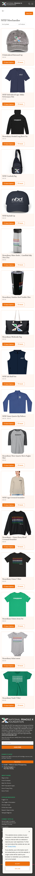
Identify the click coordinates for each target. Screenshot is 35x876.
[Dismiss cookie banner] (29, 831)
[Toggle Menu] (32, 4)
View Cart (29, 13)
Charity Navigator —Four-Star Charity (9, 767)
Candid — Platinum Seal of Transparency (14, 764)
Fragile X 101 (5, 800)
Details (21, 62)
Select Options (9, 62)
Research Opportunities (8, 810)
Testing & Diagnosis (6, 813)
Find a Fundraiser (6, 780)
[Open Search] (29, 4)
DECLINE (17, 869)
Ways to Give (5, 778)
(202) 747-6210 (5, 827)
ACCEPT (17, 864)
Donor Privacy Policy (7, 788)
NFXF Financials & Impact (8, 786)
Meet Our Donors (6, 783)
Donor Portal (5, 791)
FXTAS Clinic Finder (7, 807)
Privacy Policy (12, 846)
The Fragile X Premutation (8, 802)
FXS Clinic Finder (6, 805)
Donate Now (17, 762)
